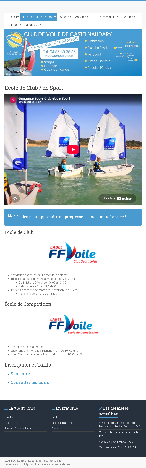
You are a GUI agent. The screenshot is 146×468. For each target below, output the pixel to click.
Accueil (12, 17)
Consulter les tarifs (30, 382)
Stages (64, 17)
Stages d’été (11, 422)
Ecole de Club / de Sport (38, 17)
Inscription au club (62, 422)
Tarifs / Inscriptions (104, 17)
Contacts (13, 24)
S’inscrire (20, 374)
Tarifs (55, 417)
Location (9, 417)
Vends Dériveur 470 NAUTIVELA (116, 441)
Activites (80, 17)
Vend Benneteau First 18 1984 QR (117, 447)
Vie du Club (32, 24)
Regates (127, 17)
